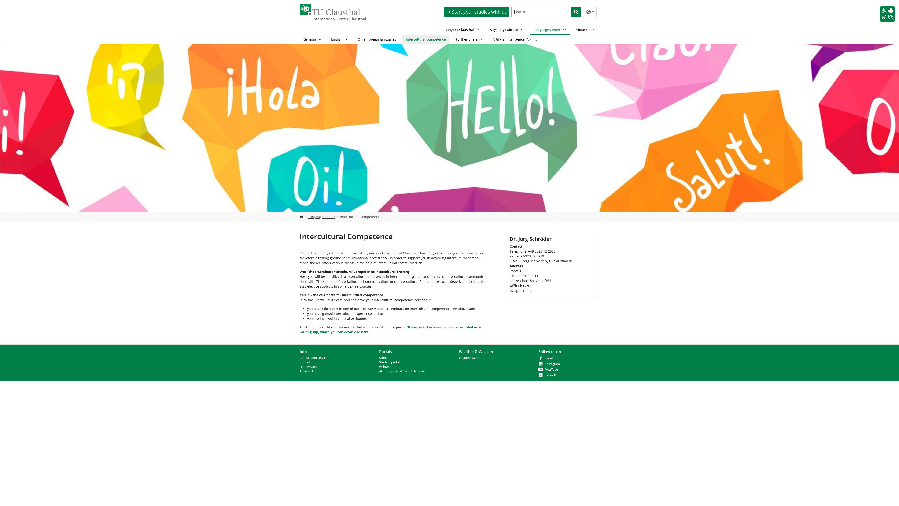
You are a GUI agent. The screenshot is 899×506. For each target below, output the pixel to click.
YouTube (551, 370)
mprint (305, 362)
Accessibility (308, 371)
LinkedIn (551, 375)
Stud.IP (384, 358)
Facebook (552, 358)
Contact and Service (313, 358)
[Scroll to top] (889, 496)
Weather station (470, 358)
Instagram (552, 364)
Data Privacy (308, 367)
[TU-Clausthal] (330, 9)
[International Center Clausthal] (301, 217)
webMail (385, 367)
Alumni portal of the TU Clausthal (402, 371)
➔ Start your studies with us (477, 12)
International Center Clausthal (336, 19)
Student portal (389, 362)
